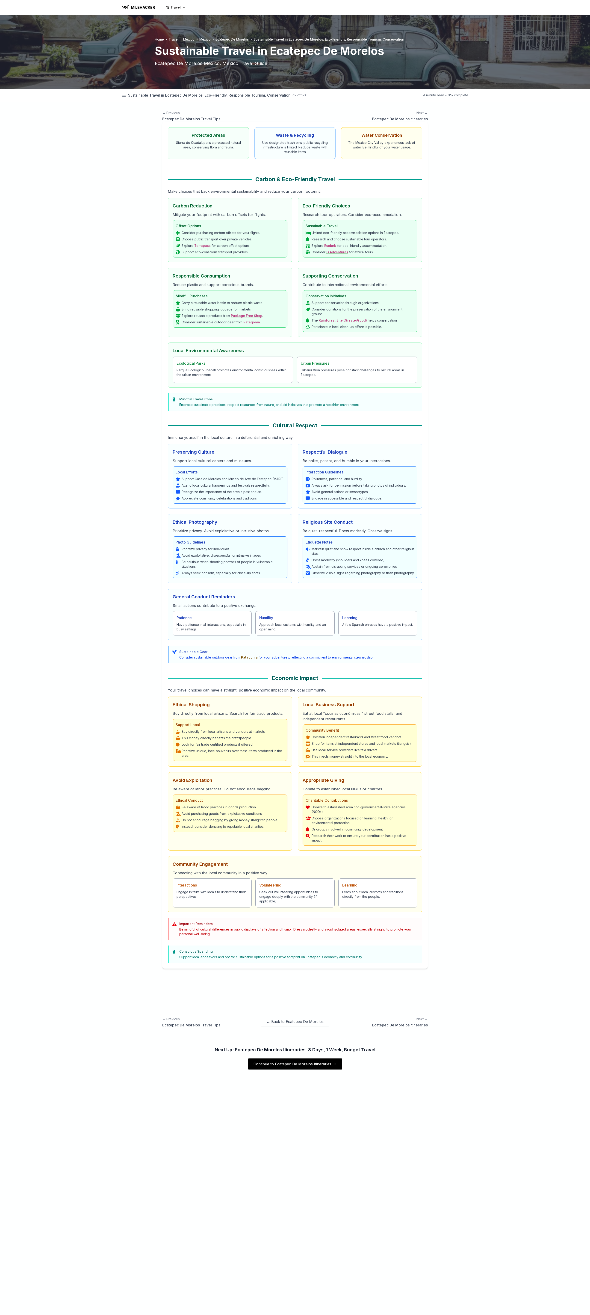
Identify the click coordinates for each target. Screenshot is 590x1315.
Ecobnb (330, 246)
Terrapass (202, 246)
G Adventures (337, 252)
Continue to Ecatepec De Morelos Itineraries (292, 1064)
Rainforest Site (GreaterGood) (343, 320)
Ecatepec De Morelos (232, 39)
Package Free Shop (246, 316)
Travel (176, 7)
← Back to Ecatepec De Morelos (295, 1021)
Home (159, 39)
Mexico (189, 39)
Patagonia (251, 322)
